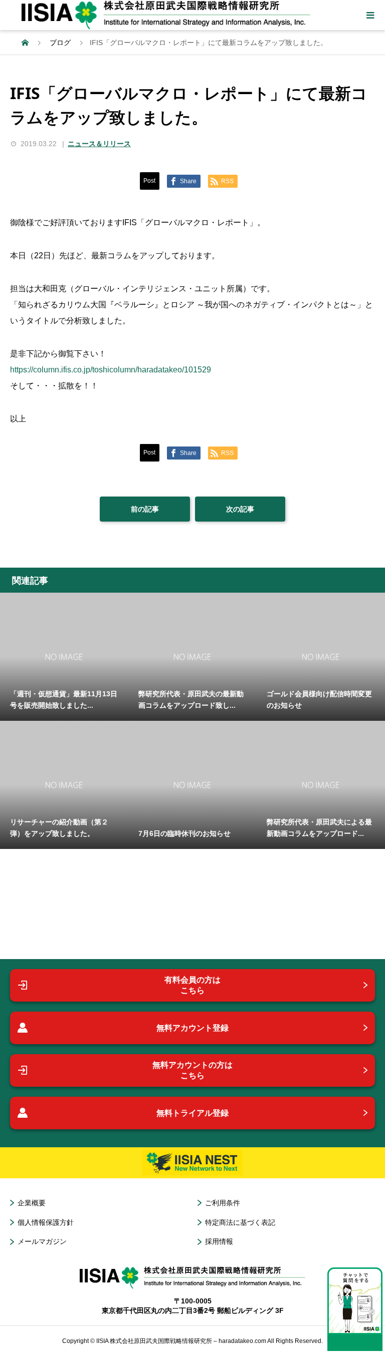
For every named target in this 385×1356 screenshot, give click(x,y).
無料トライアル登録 (192, 1113)
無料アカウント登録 (192, 1028)
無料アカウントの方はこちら (192, 1070)
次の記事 (240, 509)
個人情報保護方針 (46, 1222)
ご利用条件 (222, 1203)
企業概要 (32, 1203)
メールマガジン (42, 1241)
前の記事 (145, 509)
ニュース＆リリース (99, 144)
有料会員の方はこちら (192, 985)
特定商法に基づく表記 (240, 1222)
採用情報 (219, 1241)
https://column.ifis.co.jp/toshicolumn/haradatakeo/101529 (110, 369)
